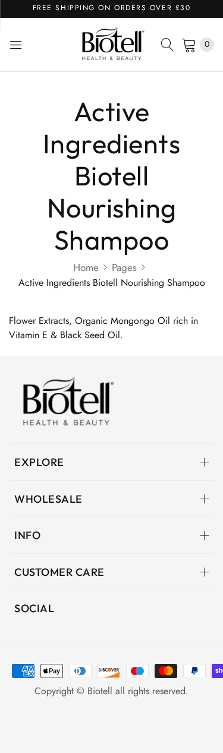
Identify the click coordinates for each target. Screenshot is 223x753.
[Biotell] (111, 44)
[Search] (167, 44)
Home (86, 267)
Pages (124, 267)
